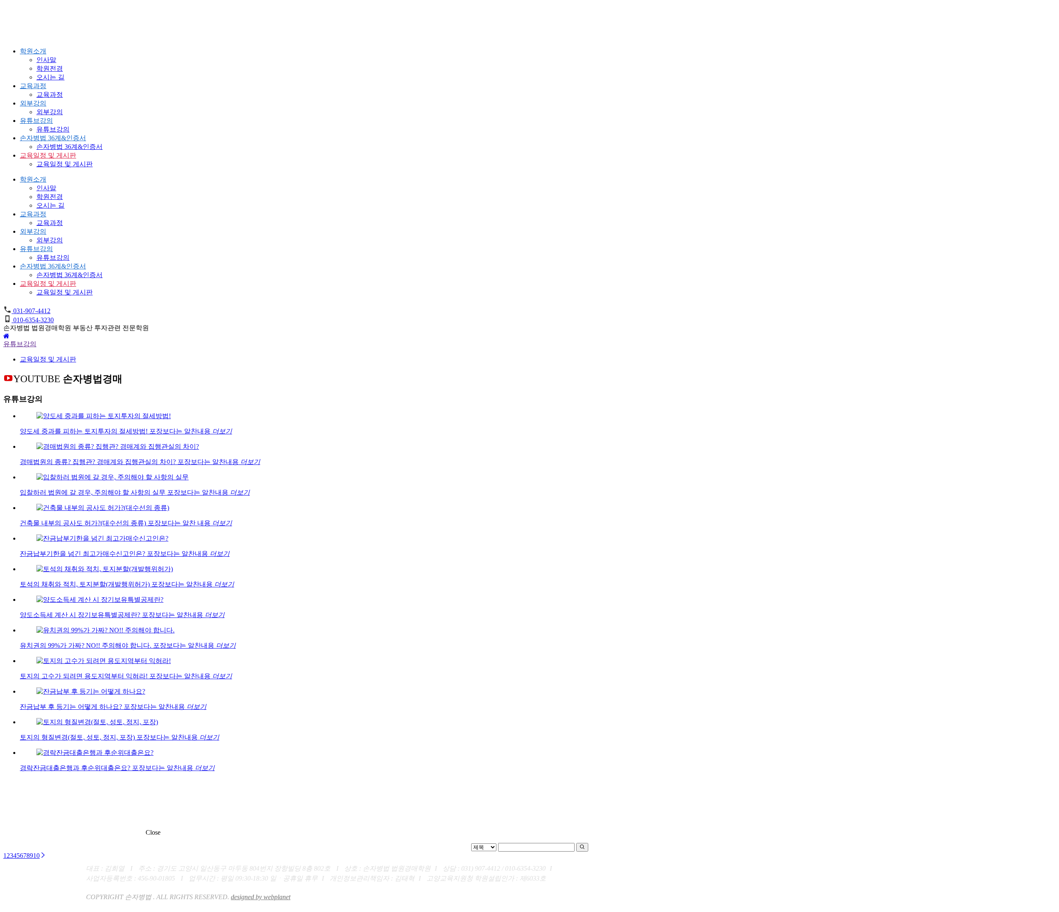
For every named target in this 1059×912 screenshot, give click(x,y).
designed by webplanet (260, 896)
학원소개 (33, 51)
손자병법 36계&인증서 (53, 137)
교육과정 (33, 85)
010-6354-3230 (33, 319)
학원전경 (49, 68)
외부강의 (33, 103)
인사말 (46, 59)
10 (36, 855)
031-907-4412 (31, 310)
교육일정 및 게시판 (48, 155)
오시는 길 (50, 77)
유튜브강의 (36, 120)
